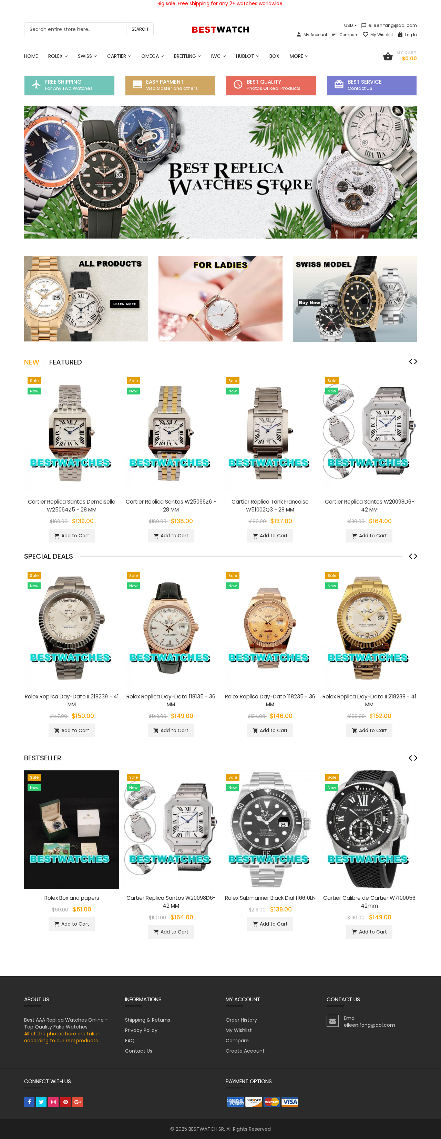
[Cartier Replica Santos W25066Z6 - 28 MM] (170, 432)
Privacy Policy (141, 1030)
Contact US (360, 88)
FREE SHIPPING (63, 81)
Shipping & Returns (147, 1019)
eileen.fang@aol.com (389, 25)
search (140, 29)
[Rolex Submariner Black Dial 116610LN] (270, 829)
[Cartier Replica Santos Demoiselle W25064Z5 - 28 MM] (71, 432)
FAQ (130, 1040)
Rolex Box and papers (71, 897)
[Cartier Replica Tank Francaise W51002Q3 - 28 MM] (270, 432)
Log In (411, 35)
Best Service (365, 81)
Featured (65, 362)
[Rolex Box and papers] (71, 829)
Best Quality (264, 81)
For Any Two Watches (69, 88)
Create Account (245, 1050)
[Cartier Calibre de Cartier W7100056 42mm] (369, 829)
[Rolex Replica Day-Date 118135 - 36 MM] (170, 627)
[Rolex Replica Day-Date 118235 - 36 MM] (270, 627)
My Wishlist (381, 35)
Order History (241, 1019)
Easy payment (165, 81)
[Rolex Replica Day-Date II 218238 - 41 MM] (369, 627)
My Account (315, 35)
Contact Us (138, 1050)
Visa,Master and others (172, 88)
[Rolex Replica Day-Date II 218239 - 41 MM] (71, 627)
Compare (348, 35)
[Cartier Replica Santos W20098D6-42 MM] (369, 432)
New (31, 362)
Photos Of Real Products (273, 88)
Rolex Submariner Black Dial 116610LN (270, 897)
